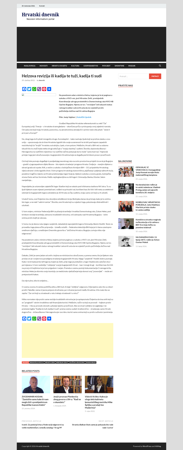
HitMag (158, 446)
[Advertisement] (91, 44)
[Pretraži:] (139, 76)
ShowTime (119, 66)
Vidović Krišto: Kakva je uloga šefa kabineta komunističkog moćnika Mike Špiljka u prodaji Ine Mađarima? (98, 402)
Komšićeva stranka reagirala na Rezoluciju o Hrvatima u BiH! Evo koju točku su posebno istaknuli (148, 223)
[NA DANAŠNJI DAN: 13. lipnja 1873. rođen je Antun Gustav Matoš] (126, 237)
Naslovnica (29, 66)
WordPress (147, 446)
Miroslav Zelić (62, 362)
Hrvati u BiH (50, 362)
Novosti (44, 66)
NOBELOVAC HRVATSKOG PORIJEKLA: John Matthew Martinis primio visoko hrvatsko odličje (148, 206)
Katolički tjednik (84, 117)
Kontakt (42, 6)
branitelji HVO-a (37, 362)
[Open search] (160, 66)
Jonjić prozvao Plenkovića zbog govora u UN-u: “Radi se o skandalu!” (67, 399)
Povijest (106, 66)
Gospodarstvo (91, 66)
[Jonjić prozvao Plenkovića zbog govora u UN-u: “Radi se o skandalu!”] (67, 385)
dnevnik (42, 80)
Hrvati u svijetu (59, 66)
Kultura (75, 66)
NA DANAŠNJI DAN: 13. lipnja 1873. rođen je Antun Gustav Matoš (147, 239)
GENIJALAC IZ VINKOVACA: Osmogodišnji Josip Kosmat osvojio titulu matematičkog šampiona (148, 171)
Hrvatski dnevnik (42, 446)
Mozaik (131, 66)
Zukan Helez (91, 362)
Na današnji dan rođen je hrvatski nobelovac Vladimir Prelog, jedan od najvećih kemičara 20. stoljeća (148, 188)
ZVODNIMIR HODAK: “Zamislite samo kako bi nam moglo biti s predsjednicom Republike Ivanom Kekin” (35, 400)
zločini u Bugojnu (76, 362)
